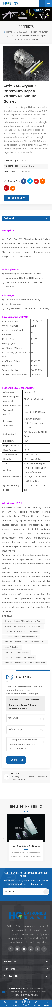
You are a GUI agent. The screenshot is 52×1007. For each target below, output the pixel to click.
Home (9, 32)
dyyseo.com (44, 992)
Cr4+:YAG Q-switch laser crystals (19, 657)
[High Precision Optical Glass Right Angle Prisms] (26, 828)
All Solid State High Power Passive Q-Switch (23, 626)
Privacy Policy (29, 995)
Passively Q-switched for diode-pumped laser (25, 662)
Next (48, 838)
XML (17, 995)
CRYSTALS (22, 32)
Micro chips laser (12, 647)
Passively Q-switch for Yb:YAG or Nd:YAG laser (25, 642)
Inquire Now (18, 198)
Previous (3, 838)
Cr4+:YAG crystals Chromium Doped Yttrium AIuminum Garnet (24, 704)
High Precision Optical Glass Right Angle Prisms (26, 846)
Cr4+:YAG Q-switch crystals (17, 652)
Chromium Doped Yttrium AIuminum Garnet (24, 621)
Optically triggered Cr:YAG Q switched (21, 631)
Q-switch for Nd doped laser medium (21, 636)
